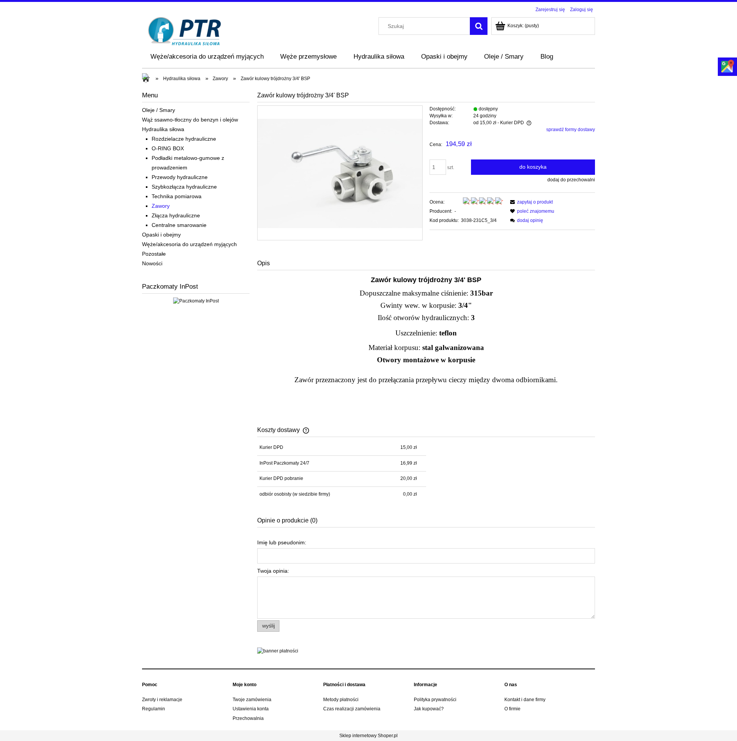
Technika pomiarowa (177, 196)
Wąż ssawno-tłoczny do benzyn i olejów (190, 120)
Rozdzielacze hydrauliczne (184, 139)
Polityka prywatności (435, 699)
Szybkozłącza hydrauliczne (184, 187)
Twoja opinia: (273, 571)
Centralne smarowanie (179, 225)
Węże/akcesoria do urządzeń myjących (189, 244)
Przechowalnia (248, 718)
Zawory (161, 206)
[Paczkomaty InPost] (196, 300)
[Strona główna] (185, 30)
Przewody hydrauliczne (180, 177)
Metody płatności (341, 699)
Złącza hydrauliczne (176, 215)
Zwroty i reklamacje (162, 699)
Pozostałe (154, 254)
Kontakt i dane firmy (524, 699)
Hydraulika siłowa (163, 129)
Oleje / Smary (158, 110)
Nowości (152, 263)
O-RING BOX (168, 148)
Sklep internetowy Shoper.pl (368, 735)
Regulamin (153, 708)
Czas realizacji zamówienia (351, 708)
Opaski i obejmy (161, 235)
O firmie (512, 708)
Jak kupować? (429, 708)
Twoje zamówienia (252, 699)
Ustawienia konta (251, 708)
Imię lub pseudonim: (281, 542)
